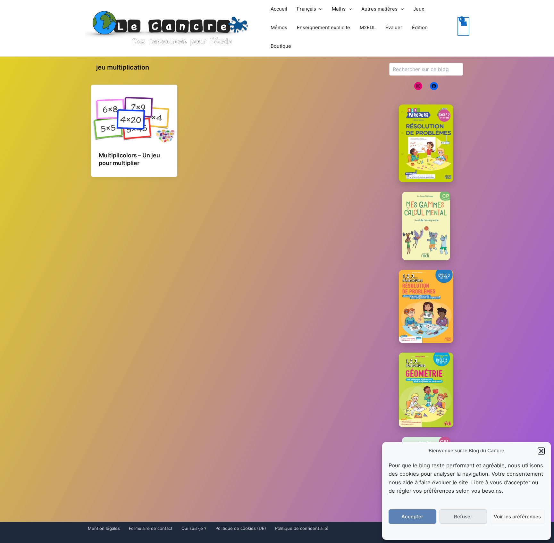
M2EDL (368, 27)
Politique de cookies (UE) (240, 528)
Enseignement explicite (323, 27)
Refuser (463, 517)
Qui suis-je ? (193, 528)
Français (306, 9)
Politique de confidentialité (302, 528)
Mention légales (104, 528)
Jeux (418, 9)
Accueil (279, 9)
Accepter (412, 517)
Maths (339, 9)
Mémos (279, 27)
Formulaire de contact (150, 528)
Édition (420, 27)
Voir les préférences (517, 517)
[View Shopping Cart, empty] (463, 26)
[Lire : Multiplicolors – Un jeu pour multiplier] (134, 119)
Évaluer (393, 27)
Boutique (281, 46)
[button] (541, 451)
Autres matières (379, 9)
